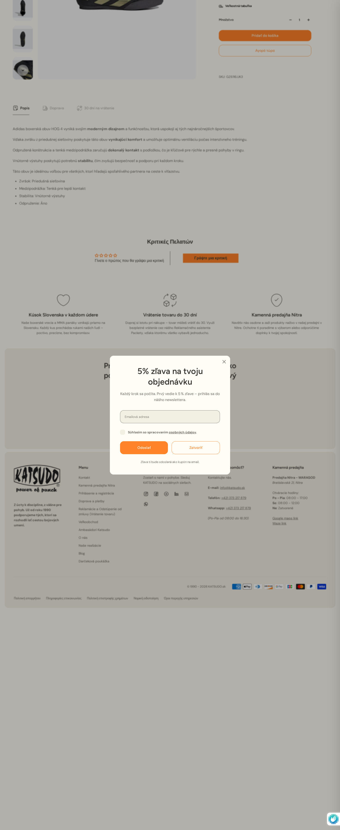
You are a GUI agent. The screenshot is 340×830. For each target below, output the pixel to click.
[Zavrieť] (224, 362)
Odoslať (144, 447)
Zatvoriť (195, 447)
